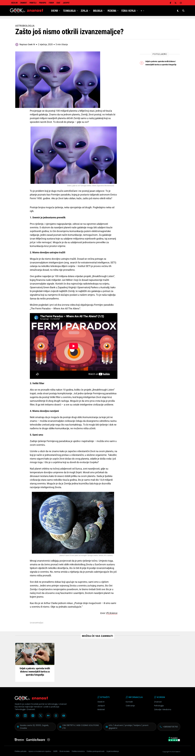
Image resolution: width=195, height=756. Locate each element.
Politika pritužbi (20, 751)
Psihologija (159, 705)
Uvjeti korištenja (113, 751)
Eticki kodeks (65, 751)
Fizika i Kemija (128, 10)
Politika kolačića (78, 751)
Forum (51, 2)
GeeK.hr (14, 2)
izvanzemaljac (36, 623)
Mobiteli (33, 2)
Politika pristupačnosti (95, 751)
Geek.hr (101, 701)
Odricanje (130, 705)
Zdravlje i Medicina (162, 709)
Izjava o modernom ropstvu (40, 751)
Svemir (54, 10)
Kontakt (129, 701)
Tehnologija (69, 10)
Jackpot (66, 2)
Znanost (23, 2)
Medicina (112, 10)
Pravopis (42, 2)
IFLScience (111, 613)
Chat (58, 2)
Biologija (97, 10)
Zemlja (84, 10)
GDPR (55, 751)
